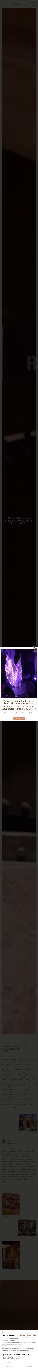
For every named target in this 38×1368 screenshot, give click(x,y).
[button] (35, 649)
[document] (19, 684)
